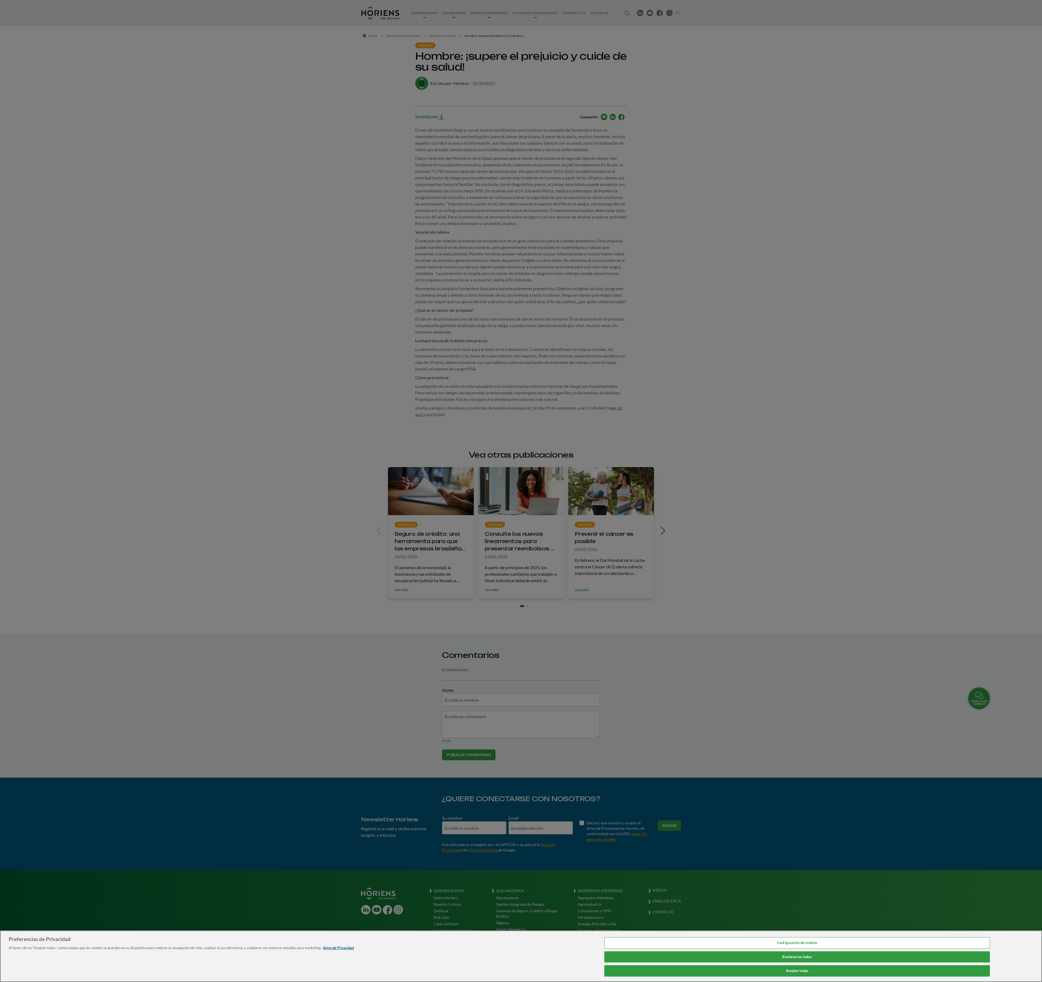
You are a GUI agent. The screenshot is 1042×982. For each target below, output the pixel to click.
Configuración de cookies (797, 942)
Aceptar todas (797, 970)
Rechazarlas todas (797, 957)
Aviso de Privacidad (338, 948)
